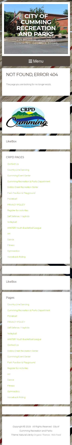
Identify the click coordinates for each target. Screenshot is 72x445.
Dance (10, 239)
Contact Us (13, 164)
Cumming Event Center (19, 175)
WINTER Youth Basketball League (24, 227)
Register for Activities (17, 210)
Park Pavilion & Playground (21, 193)
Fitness (11, 245)
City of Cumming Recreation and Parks (36, 25)
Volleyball (12, 222)
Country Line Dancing (18, 169)
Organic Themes (42, 434)
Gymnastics (13, 251)
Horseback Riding (16, 256)
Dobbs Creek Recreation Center (22, 187)
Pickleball (12, 198)
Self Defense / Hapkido (18, 216)
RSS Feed (56, 434)
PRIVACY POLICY (16, 204)
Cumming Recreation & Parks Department (28, 181)
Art (8, 233)
